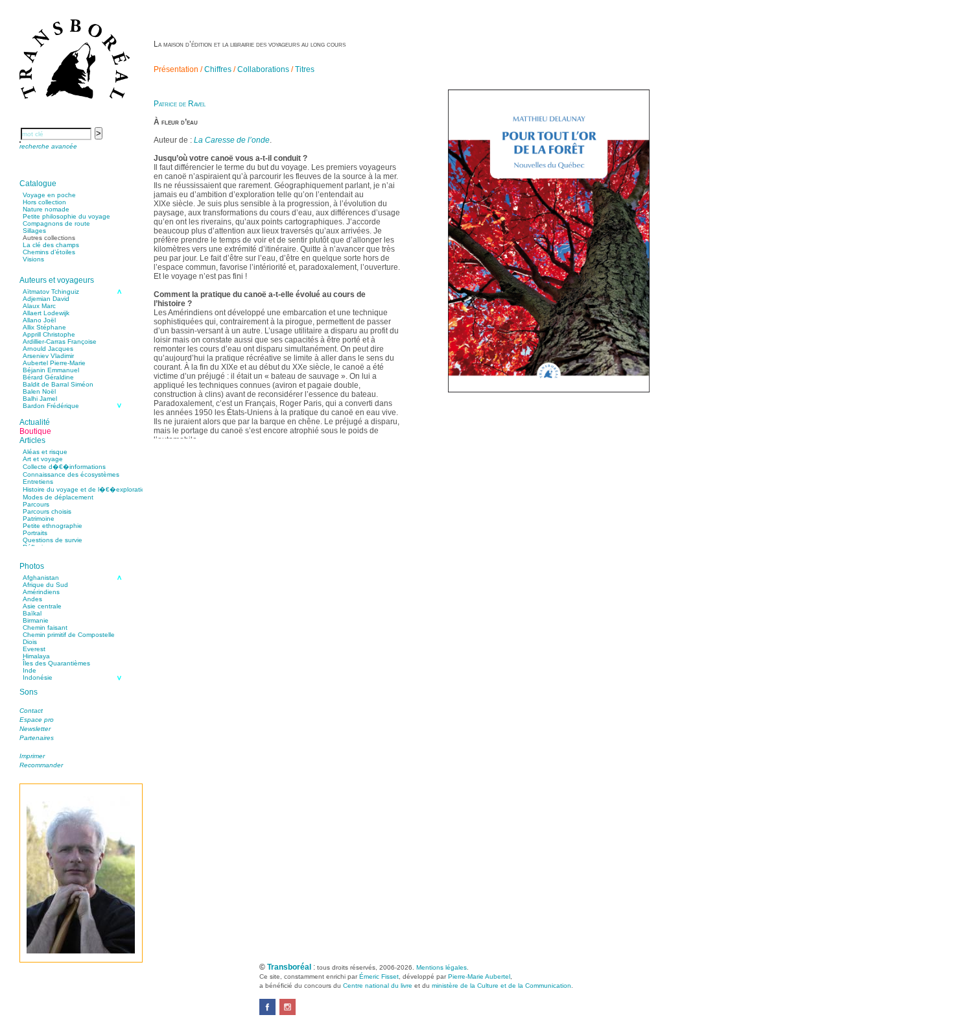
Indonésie (38, 677)
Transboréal (289, 967)
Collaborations (263, 69)
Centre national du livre (377, 985)
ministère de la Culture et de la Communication (501, 985)
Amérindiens (41, 591)
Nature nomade (46, 209)
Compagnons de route (56, 223)
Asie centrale (42, 606)
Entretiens (38, 481)
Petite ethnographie (52, 525)
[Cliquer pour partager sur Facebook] (267, 1012)
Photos (31, 566)
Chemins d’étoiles (49, 252)
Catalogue (37, 183)
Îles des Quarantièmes (56, 663)
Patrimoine (38, 518)
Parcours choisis (47, 511)
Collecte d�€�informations (64, 466)
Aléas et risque (45, 451)
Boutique (35, 431)
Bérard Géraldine (48, 377)
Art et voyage (43, 458)
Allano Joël (39, 320)
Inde (29, 670)
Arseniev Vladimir (48, 355)
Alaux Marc (39, 305)
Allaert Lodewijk (46, 313)
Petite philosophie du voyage (66, 216)
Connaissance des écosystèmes (71, 474)
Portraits (35, 532)
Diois (30, 641)
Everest (34, 648)
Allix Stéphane (44, 327)
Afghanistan (41, 577)
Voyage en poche (49, 194)
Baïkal (32, 613)
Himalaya (36, 656)
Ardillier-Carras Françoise (60, 341)
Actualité (34, 422)
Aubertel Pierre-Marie (54, 362)
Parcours (36, 504)
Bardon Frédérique (51, 405)
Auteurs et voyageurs (56, 280)
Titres (304, 69)
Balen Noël (39, 391)
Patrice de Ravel (180, 103)
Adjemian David (46, 298)
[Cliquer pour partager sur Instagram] (287, 1012)
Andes (32, 599)
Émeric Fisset (379, 976)
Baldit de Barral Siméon (58, 384)
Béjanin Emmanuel (51, 370)
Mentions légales (441, 967)
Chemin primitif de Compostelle (69, 634)
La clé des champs (51, 244)
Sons (28, 692)
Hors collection (44, 202)
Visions (33, 259)
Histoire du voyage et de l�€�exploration (86, 489)
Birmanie (36, 620)
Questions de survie (52, 540)
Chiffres (217, 69)
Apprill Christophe (49, 334)
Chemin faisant (45, 627)
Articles (32, 440)
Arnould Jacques (48, 348)
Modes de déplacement (58, 497)
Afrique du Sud (45, 584)
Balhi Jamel (40, 398)
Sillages (34, 230)
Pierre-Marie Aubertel (479, 976)
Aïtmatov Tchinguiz (51, 291)
